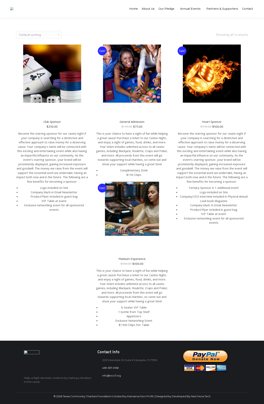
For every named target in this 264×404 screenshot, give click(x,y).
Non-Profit (146, 396)
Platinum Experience (132, 259)
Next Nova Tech (200, 396)
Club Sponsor (52, 122)
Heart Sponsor (212, 122)
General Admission (132, 122)
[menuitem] (134, 8)
